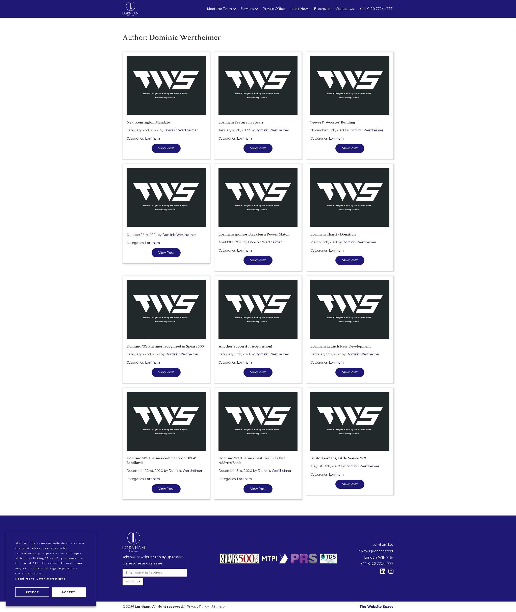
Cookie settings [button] (51, 578)
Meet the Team (219, 9)
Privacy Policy (198, 607)
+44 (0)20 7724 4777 (376, 9)
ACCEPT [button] (69, 592)
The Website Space (376, 607)
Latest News (299, 9)
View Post (166, 148)
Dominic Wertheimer (181, 130)
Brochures (322, 9)
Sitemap (218, 607)
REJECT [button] (32, 592)
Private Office (274, 9)
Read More (24, 578)
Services (247, 9)
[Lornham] (130, 9)
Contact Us (345, 9)
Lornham (152, 138)
